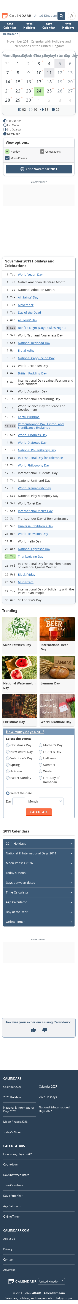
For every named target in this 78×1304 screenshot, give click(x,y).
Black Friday (26, 574)
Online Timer (15, 922)
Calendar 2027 (48, 1086)
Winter (48, 771)
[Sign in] (72, 16)
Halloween (50, 758)
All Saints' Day (28, 297)
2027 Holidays (68, 26)
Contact (8, 1259)
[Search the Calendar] (61, 16)
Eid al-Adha (26, 350)
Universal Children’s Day (35, 526)
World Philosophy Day (33, 465)
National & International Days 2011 (31, 853)
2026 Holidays (29, 26)
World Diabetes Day (32, 442)
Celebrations (53, 151)
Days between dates (20, 882)
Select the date (21, 793)
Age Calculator (16, 902)
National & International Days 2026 (18, 1109)
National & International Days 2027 (54, 1109)
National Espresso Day (34, 549)
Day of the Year (17, 912)
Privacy (8, 1249)
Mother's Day (52, 745)
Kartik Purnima (29, 417)
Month (33, 801)
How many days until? (25, 732)
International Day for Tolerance (40, 458)
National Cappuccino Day (36, 358)
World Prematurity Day (34, 488)
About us (9, 1239)
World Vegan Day (30, 274)
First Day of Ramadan (51, 780)
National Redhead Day (34, 343)
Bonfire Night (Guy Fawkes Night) (41, 328)
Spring (15, 765)
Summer (49, 765)
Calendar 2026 (12, 1087)
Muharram (25, 582)
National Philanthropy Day (37, 450)
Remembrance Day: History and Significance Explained (41, 426)
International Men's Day (35, 511)
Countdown (11, 1164)
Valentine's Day (21, 758)
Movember (25, 305)
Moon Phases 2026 (19, 863)
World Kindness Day (32, 435)
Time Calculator (17, 892)
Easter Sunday (20, 778)
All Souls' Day (27, 320)
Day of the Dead (29, 312)
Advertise (9, 1270)
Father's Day (52, 752)
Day (9, 801)
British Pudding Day (32, 373)
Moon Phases (19, 158)
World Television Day (33, 534)
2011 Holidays (16, 843)
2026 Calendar (9, 26)
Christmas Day (20, 745)
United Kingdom (45, 16)
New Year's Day (21, 752)
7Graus (36, 1293)
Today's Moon (16, 873)
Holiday (15, 151)
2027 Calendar (48, 26)
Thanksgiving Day (30, 556)
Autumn (16, 771)
